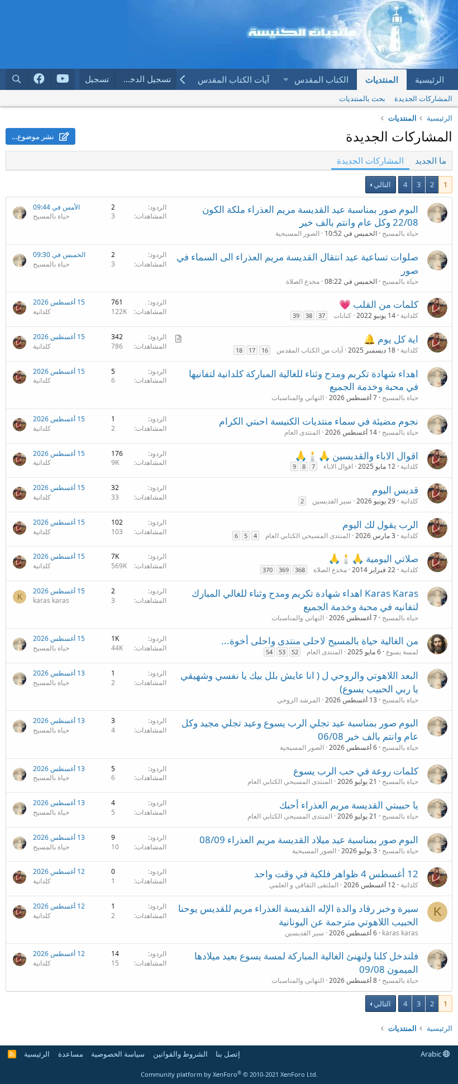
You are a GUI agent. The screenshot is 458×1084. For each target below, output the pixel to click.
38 (309, 315)
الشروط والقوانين (180, 1054)
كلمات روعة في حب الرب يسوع (355, 770)
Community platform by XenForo (229, 1074)
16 (264, 350)
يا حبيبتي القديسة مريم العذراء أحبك (348, 804)
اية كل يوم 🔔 (391, 338)
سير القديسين (331, 501)
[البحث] (17, 79)
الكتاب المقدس (321, 79)
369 (284, 569)
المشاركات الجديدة (423, 98)
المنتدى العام (302, 432)
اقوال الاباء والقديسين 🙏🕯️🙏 (356, 455)
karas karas (51, 600)
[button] (285, 79)
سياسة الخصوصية (118, 1054)
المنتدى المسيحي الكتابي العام (307, 535)
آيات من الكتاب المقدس (309, 350)
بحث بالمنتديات (362, 98)
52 (295, 652)
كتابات (342, 315)
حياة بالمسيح (400, 233)
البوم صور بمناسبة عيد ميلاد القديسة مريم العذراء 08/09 (308, 839)
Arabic (432, 1054)
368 (300, 569)
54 (269, 652)
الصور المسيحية (297, 233)
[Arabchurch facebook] (39, 79)
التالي (382, 184)
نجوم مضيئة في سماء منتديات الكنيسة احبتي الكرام (318, 421)
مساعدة (70, 1054)
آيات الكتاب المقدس (233, 79)
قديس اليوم (395, 489)
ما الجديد (430, 160)
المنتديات (381, 79)
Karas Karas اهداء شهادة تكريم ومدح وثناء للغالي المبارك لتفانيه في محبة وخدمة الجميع (305, 600)
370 (268, 569)
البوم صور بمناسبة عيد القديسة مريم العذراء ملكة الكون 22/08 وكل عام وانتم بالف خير (310, 216)
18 (239, 350)
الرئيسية (429, 79)
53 (282, 652)
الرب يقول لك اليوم (380, 524)
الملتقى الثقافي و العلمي (303, 885)
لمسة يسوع (402, 652)
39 (296, 315)
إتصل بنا (228, 1054)
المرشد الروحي (298, 700)
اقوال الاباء (338, 466)
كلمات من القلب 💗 (378, 304)
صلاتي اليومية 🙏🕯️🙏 (373, 558)
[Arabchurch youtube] (63, 79)
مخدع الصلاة (302, 281)
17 (252, 350)
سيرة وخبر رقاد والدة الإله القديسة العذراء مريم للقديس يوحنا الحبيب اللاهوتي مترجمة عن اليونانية (298, 915)
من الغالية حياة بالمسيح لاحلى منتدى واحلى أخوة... (319, 640)
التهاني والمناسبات (297, 397)
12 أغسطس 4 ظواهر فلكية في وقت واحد (336, 873)
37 (321, 315)
